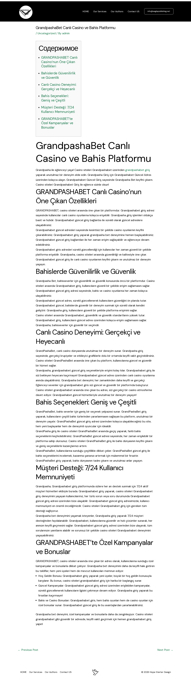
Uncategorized (47, 33)
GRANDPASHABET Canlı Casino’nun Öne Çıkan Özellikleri (59, 62)
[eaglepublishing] (26, 11)
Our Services (99, 11)
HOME (86, 11)
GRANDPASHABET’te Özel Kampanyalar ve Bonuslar (57, 123)
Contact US (133, 11)
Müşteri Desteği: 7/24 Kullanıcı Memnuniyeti (58, 109)
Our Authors (117, 11)
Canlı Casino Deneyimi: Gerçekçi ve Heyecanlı (58, 86)
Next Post (165, 650)
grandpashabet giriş (137, 170)
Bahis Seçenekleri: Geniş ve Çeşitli (55, 98)
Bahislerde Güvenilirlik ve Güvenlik (58, 75)
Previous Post (28, 650)
